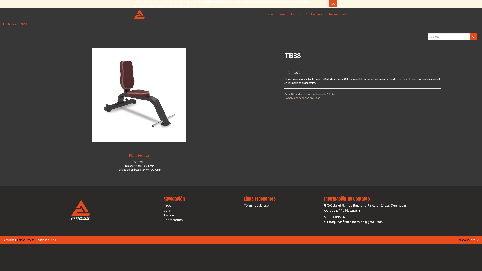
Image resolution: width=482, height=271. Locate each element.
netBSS (475, 239)
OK (333, 3)
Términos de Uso (46, 239)
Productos (9, 24)
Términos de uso (256, 205)
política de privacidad (227, 1)
